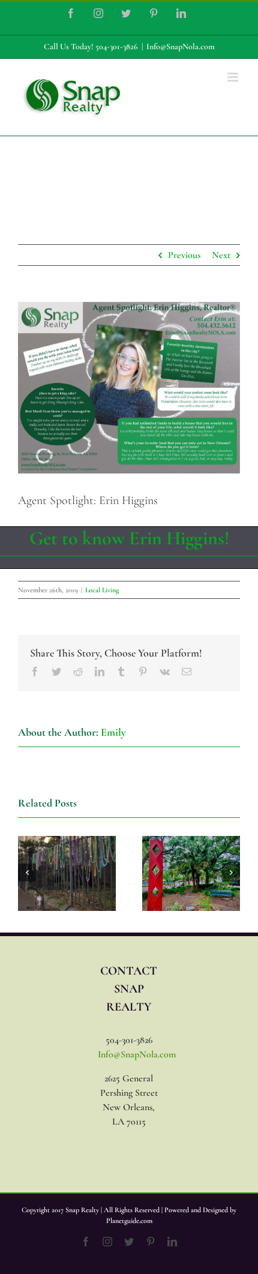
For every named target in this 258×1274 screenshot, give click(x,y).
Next (221, 255)
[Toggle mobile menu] (233, 77)
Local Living (102, 590)
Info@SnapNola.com (180, 46)
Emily (113, 732)
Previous (184, 255)
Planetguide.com (129, 1220)
